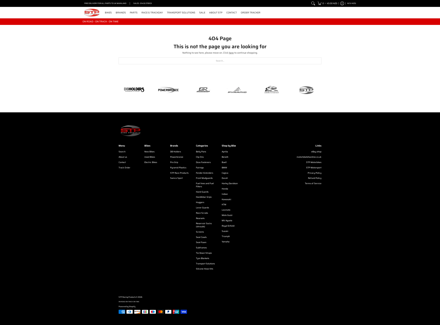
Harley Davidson (230, 183)
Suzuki (225, 231)
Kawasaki (226, 199)
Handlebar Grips (204, 197)
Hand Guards (202, 191)
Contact (122, 162)
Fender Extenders (204, 173)
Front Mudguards (204, 178)
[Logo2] (271, 90)
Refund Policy (314, 178)
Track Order (124, 167)
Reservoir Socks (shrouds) (204, 225)
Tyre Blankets (202, 258)
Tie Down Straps (204, 253)
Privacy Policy (314, 173)
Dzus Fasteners (203, 162)
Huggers (200, 202)
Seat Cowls (201, 237)
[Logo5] (305, 90)
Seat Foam (201, 242)
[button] (327, 3)
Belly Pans (201, 151)
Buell (224, 162)
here (231, 53)
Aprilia (225, 151)
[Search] (313, 3)
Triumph (226, 236)
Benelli (225, 157)
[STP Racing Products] (92, 12)
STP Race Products (179, 173)
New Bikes (149, 151)
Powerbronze (176, 157)
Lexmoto (226, 209)
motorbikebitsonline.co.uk (309, 157)
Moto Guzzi (227, 215)
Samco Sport (176, 178)
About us (123, 157)
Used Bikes (149, 157)
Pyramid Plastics (178, 167)
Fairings (200, 167)
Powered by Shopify (127, 306)
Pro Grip (174, 162)
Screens (200, 231)
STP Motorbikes (313, 162)
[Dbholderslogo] (134, 90)
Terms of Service (313, 183)
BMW (224, 167)
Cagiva (225, 173)
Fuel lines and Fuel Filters (205, 185)
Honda (225, 188)
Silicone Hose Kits (204, 268)
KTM (224, 204)
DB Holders (175, 151)
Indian (225, 194)
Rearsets (200, 218)
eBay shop (316, 151)
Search (122, 151)
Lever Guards (202, 207)
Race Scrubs (202, 213)
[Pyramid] (237, 90)
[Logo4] (202, 90)
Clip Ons (200, 157)
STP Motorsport (313, 167)
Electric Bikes (150, 162)
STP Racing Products (127, 297)
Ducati (225, 178)
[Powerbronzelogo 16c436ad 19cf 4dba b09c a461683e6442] (168, 90)
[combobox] (220, 60)
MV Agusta (227, 220)
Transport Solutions (205, 263)
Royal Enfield (228, 225)
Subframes (201, 247)
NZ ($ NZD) (351, 3)
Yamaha (225, 241)
